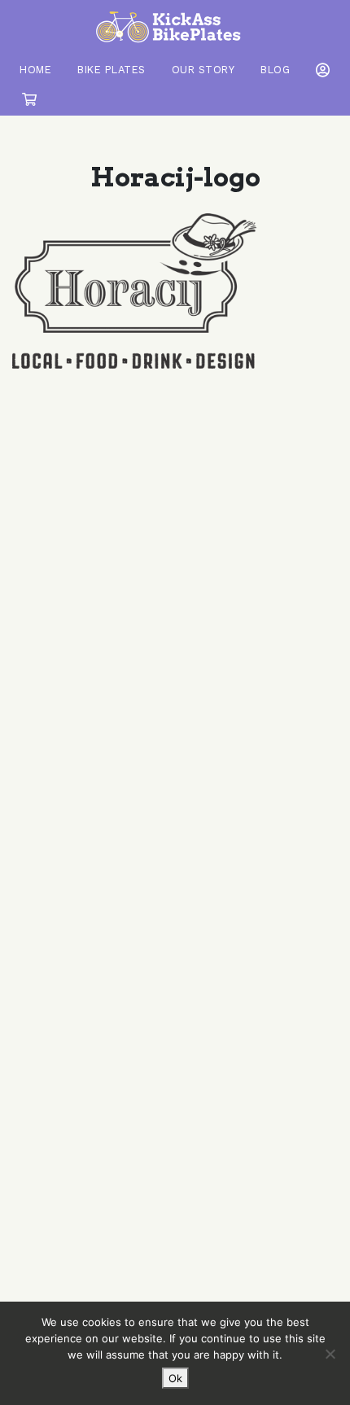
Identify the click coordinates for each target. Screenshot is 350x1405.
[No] (330, 1354)
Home (35, 69)
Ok (175, 1378)
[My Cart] (29, 99)
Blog (275, 69)
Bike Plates (111, 69)
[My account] (320, 70)
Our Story (203, 69)
